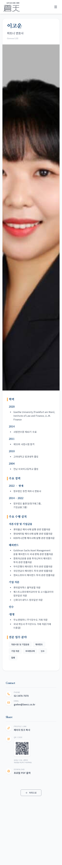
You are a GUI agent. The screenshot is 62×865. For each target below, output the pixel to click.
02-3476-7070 (21, 695)
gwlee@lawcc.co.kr (24, 704)
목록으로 (33, 792)
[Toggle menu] (56, 7)
